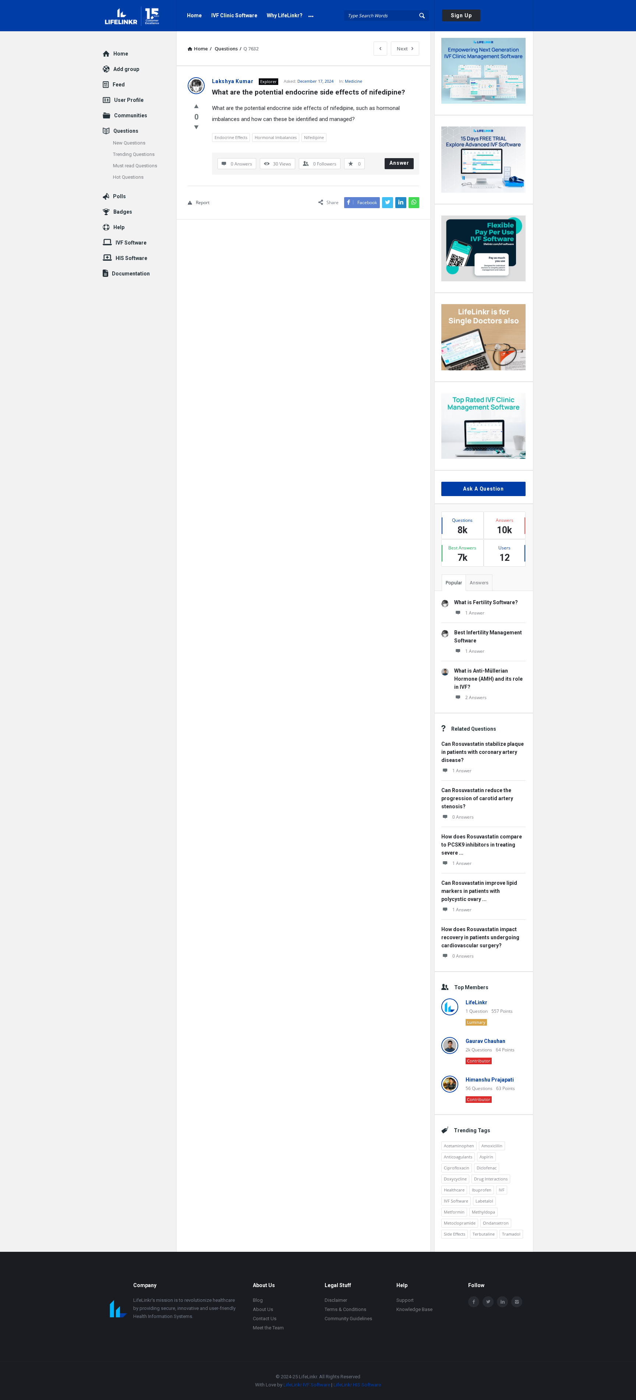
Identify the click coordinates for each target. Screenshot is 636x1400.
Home (194, 15)
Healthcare (454, 1190)
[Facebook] (473, 1301)
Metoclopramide (460, 1223)
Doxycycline (455, 1179)
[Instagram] (516, 1301)
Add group (126, 69)
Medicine (353, 81)
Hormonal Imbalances (276, 137)
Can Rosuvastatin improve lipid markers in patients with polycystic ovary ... (479, 891)
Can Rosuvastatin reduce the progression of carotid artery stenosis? (477, 798)
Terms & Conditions (345, 1309)
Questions (125, 131)
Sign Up (461, 15)
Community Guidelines (348, 1318)
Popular (454, 582)
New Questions (129, 143)
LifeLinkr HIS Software (357, 1384)
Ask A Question (483, 489)
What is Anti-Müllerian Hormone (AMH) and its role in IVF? (488, 679)
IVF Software (456, 1201)
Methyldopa (483, 1212)
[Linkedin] (502, 1301)
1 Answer (474, 613)
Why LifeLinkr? (285, 15)
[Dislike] (196, 126)
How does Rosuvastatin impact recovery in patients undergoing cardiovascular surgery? (480, 937)
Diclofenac (487, 1168)
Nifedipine (314, 137)
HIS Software (131, 258)
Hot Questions (128, 177)
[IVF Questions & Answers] (140, 15)
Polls (119, 196)
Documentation (131, 274)
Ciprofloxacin (456, 1168)
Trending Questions (134, 154)
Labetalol (484, 1201)
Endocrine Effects (231, 137)
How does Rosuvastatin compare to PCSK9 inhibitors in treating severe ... (481, 845)
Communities (130, 115)
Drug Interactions (491, 1179)
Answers (479, 582)
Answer (399, 163)
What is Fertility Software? (486, 602)
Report (202, 202)
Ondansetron (496, 1223)
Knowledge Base (414, 1309)
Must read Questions (135, 165)
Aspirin (486, 1156)
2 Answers (476, 697)
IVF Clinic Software (234, 15)
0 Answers (463, 817)
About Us (263, 1309)
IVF (502, 1190)
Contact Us (264, 1318)
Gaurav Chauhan (485, 1041)
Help (118, 227)
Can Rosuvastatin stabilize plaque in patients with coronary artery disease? (482, 752)
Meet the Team (268, 1327)
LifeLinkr (476, 1002)
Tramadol (511, 1234)
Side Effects (454, 1234)
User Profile (129, 100)
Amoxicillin (491, 1145)
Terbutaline (484, 1234)
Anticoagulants (458, 1156)
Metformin (454, 1212)
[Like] (196, 106)
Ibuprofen (481, 1190)
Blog (258, 1300)
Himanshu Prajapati (490, 1080)
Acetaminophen (459, 1145)
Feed (119, 85)
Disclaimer (336, 1300)
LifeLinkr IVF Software (306, 1384)
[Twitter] (488, 1301)
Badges (122, 212)
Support (405, 1300)
